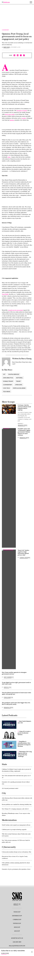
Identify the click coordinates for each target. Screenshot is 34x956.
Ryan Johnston (8, 697)
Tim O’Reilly (5, 294)
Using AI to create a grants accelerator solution (24, 733)
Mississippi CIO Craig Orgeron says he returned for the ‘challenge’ (25, 754)
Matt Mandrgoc (9, 677)
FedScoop (17, 912)
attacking (12, 120)
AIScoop (17, 931)
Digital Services (13, 374)
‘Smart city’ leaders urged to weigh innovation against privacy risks (23, 552)
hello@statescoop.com (17, 946)
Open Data (18, 384)
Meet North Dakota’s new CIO (24, 722)
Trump (18, 381)
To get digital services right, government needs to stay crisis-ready (16, 683)
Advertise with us (17, 938)
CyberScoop (17, 919)
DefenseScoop (17, 915)
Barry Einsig (6, 47)
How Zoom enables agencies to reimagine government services (14, 673)
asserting (24, 118)
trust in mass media (9, 114)
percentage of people (22, 110)
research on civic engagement (15, 310)
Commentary (7, 384)
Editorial (19, 378)
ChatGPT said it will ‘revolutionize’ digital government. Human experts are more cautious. (24, 432)
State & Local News (19, 388)
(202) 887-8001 (17, 942)
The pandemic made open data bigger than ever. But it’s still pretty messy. (16, 703)
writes (8, 157)
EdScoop (17, 927)
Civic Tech (6, 388)
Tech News (6, 391)
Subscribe (5, 953)
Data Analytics (8, 378)
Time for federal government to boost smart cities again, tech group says (16, 693)
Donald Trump (8, 381)
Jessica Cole (7, 687)
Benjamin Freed (22, 425)
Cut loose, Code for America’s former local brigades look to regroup (24, 407)
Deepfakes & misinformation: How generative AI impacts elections (24, 744)
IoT (4, 374)
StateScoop (17, 923)
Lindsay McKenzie (25, 557)
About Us (17, 904)
